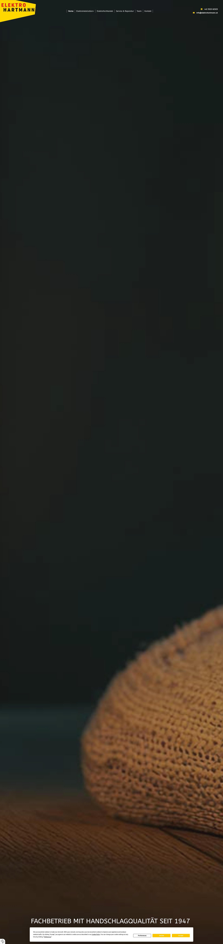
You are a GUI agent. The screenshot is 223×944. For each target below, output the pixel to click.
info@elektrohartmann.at (207, 13)
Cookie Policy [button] (96, 934)
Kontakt (147, 11)
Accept (180, 935)
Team (139, 11)
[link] (85, 11)
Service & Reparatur (125, 11)
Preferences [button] (47, 937)
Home (70, 11)
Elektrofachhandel (105, 11)
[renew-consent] (2, 941)
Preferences (142, 935)
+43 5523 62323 (211, 9)
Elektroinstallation (84, 11)
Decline (161, 935)
